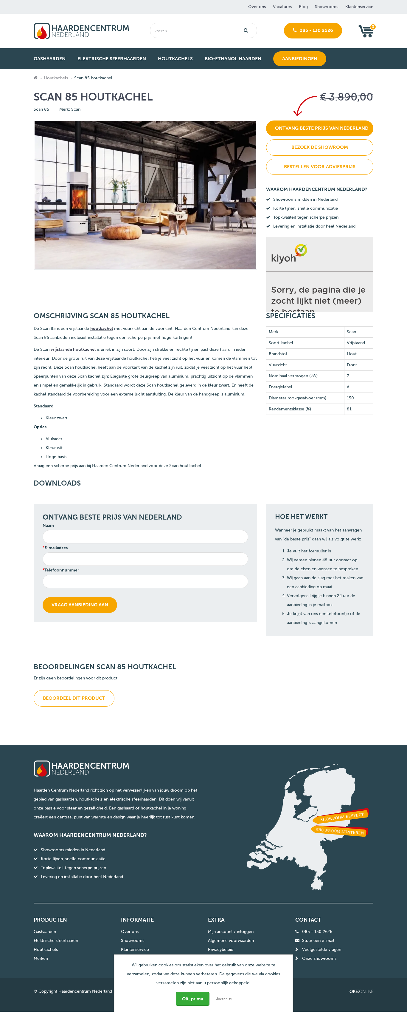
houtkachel (101, 328)
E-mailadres (56, 547)
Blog (303, 6)
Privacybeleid (220, 949)
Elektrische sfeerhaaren (56, 940)
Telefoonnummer (61, 570)
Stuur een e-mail (318, 940)
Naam (48, 525)
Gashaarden (45, 931)
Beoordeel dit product (74, 698)
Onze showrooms (319, 958)
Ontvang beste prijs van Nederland (322, 128)
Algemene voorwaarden (231, 940)
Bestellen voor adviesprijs (319, 166)
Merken (41, 958)
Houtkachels (56, 78)
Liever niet (223, 999)
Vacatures (282, 6)
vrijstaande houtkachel (73, 349)
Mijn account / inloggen (231, 931)
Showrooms (326, 6)
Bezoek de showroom (319, 147)
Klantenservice (359, 6)
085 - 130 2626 (315, 30)
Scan (75, 109)
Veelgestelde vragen (321, 949)
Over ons (257, 6)
